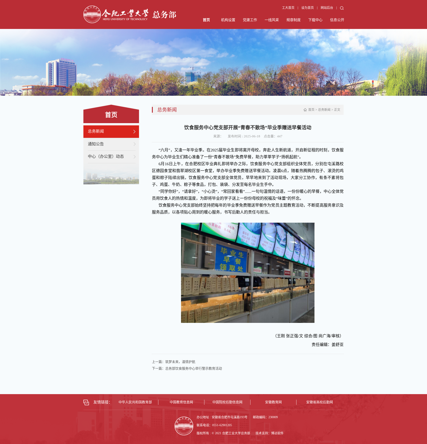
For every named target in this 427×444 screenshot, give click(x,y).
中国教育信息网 (181, 402)
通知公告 (96, 144)
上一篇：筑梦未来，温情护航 (173, 362)
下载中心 (315, 20)
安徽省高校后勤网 (319, 402)
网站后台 (327, 7)
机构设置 (228, 20)
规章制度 (293, 20)
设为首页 (308, 7)
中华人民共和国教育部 (135, 402)
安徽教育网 (273, 402)
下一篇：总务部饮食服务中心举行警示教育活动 (187, 368)
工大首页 (288, 7)
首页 (206, 20)
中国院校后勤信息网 (227, 402)
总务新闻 (96, 131)
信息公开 (337, 20)
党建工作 (250, 20)
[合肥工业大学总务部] (129, 14)
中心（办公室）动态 (106, 156)
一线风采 (272, 20)
